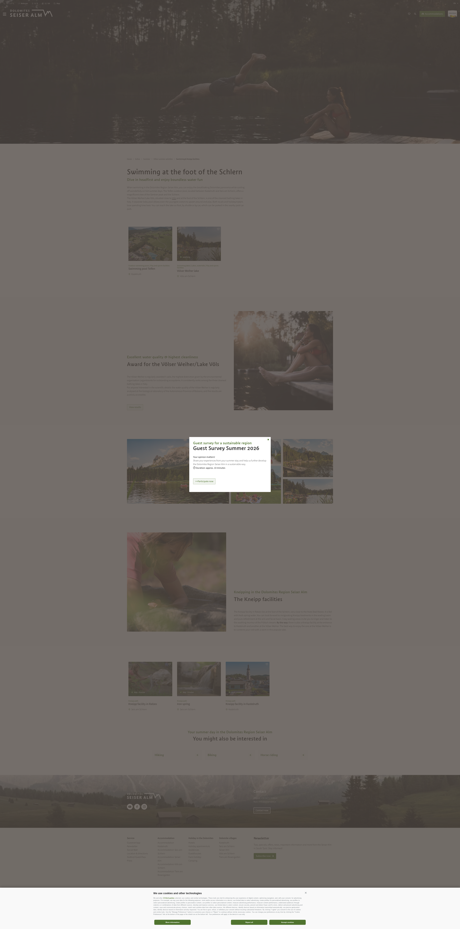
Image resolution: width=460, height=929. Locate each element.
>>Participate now (204, 481)
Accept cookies (287, 922)
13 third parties (168, 898)
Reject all (249, 922)
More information (173, 922)
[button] (306, 893)
